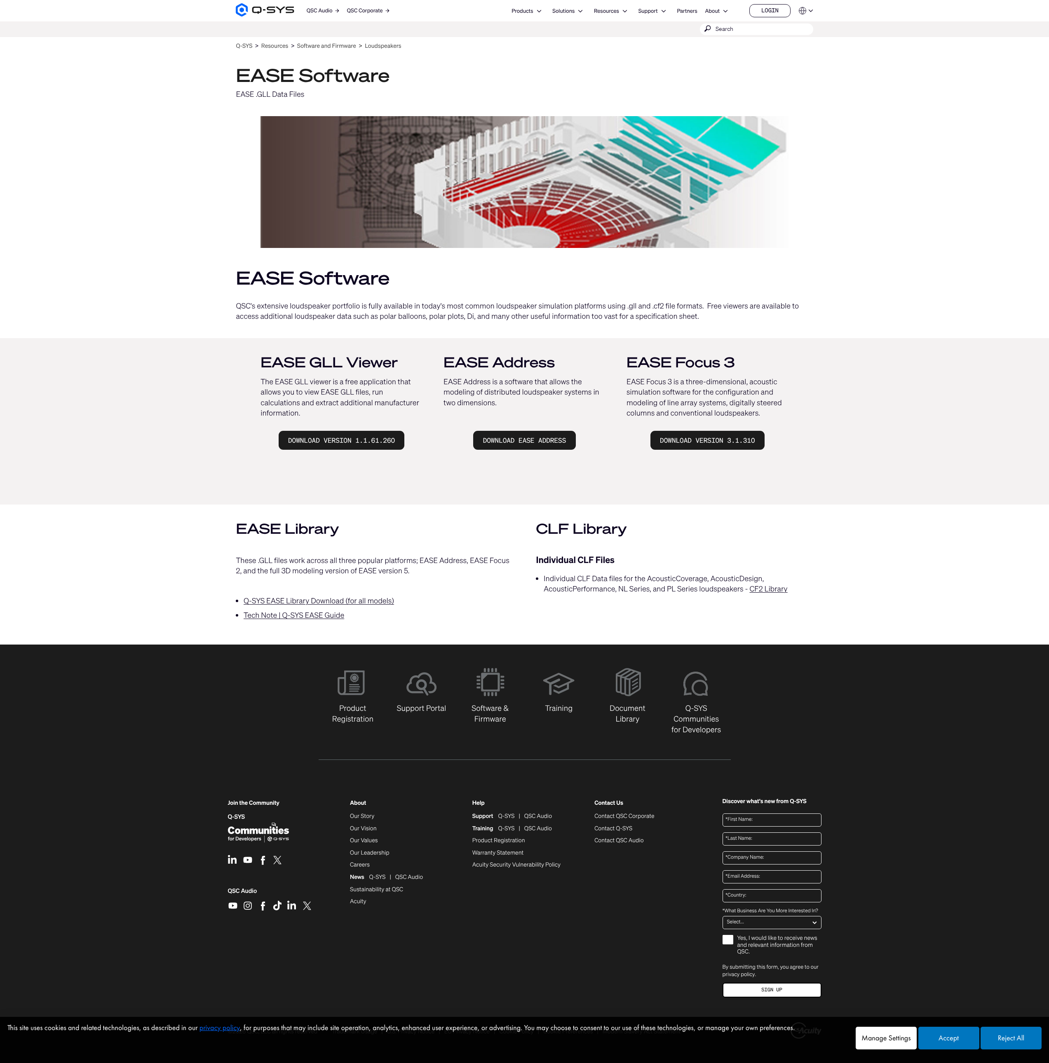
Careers (360, 865)
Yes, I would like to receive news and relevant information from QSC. (777, 945)
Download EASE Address (524, 440)
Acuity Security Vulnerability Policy (516, 865)
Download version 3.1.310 (707, 440)
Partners (687, 10)
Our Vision (363, 829)
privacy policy (739, 974)
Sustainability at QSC (376, 889)
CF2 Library (768, 589)
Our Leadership (370, 853)
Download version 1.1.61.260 (341, 440)
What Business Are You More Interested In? (770, 911)
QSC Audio (242, 894)
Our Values (364, 840)
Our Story (362, 816)
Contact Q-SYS (613, 828)
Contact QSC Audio (618, 840)
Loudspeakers (383, 46)
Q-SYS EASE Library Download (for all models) (319, 601)
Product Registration (498, 840)
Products (522, 10)
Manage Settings (886, 1038)
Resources (606, 10)
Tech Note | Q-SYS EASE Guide (294, 615)
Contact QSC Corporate (624, 816)
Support (648, 10)
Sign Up (771, 990)
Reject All (1011, 1038)
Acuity (358, 901)
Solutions (563, 10)
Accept (949, 1038)
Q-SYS (244, 46)
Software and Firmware (326, 46)
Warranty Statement (498, 853)
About (712, 10)
